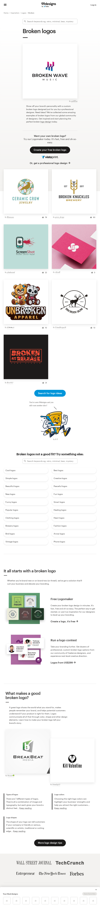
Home (6, 13)
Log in (93, 5)
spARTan (74, 101)
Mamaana (10, 217)
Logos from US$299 (62, 662)
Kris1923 (10, 382)
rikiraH (57, 272)
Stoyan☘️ (11, 775)
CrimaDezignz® (60, 327)
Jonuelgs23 (56, 784)
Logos (24, 13)
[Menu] (5, 4)
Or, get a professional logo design (48, 163)
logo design (45, 121)
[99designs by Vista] (49, 4)
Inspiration (15, 13)
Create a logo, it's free (63, 621)
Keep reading (25, 808)
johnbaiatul (11, 272)
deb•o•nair (10, 327)
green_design (59, 217)
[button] (96, 890)
